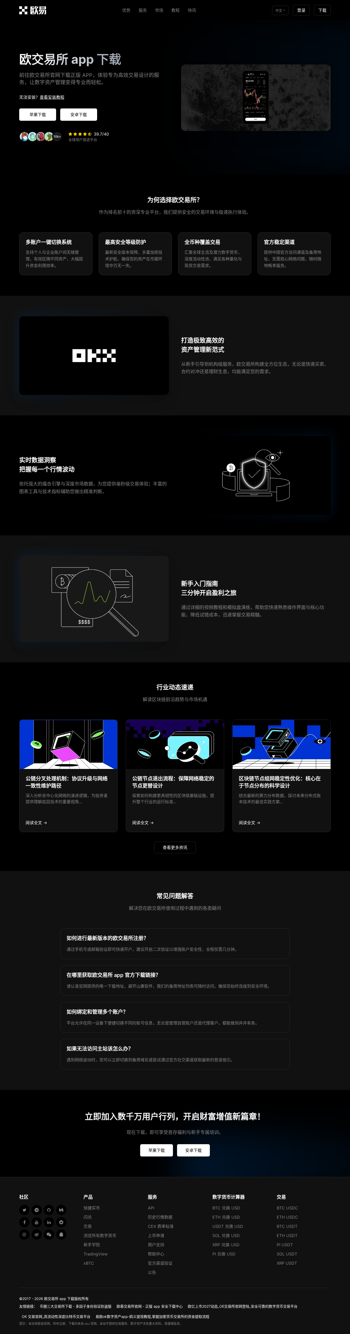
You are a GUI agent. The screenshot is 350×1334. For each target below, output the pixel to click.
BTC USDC (287, 1207)
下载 (322, 10)
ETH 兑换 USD (226, 1217)
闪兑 (88, 1217)
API (151, 1207)
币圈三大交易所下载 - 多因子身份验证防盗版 (75, 1306)
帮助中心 (156, 1253)
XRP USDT (287, 1263)
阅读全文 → (36, 822)
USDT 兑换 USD (227, 1226)
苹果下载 (37, 114)
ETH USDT (287, 1235)
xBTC (89, 1263)
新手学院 (92, 1244)
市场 (159, 10)
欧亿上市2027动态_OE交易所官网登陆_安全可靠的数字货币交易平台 (242, 1306)
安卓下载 (78, 114)
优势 (126, 10)
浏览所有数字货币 (100, 1235)
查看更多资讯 (175, 847)
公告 (152, 1272)
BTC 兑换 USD (226, 1207)
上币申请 (156, 1235)
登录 (301, 10)
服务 (143, 10)
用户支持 (156, 1244)
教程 (175, 10)
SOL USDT (287, 1253)
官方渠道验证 (160, 1263)
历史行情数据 (160, 1217)
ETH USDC (287, 1217)
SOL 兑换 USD (226, 1235)
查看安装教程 (52, 97)
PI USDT (285, 1244)
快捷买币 (92, 1207)
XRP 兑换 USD (226, 1244)
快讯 (192, 10)
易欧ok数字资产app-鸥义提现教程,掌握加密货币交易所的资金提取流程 (152, 1316)
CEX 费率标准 (161, 1226)
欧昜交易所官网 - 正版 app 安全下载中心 (150, 1306)
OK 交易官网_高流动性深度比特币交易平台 (56, 1316)
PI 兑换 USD (223, 1253)
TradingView (96, 1253)
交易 (88, 1226)
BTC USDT (287, 1226)
